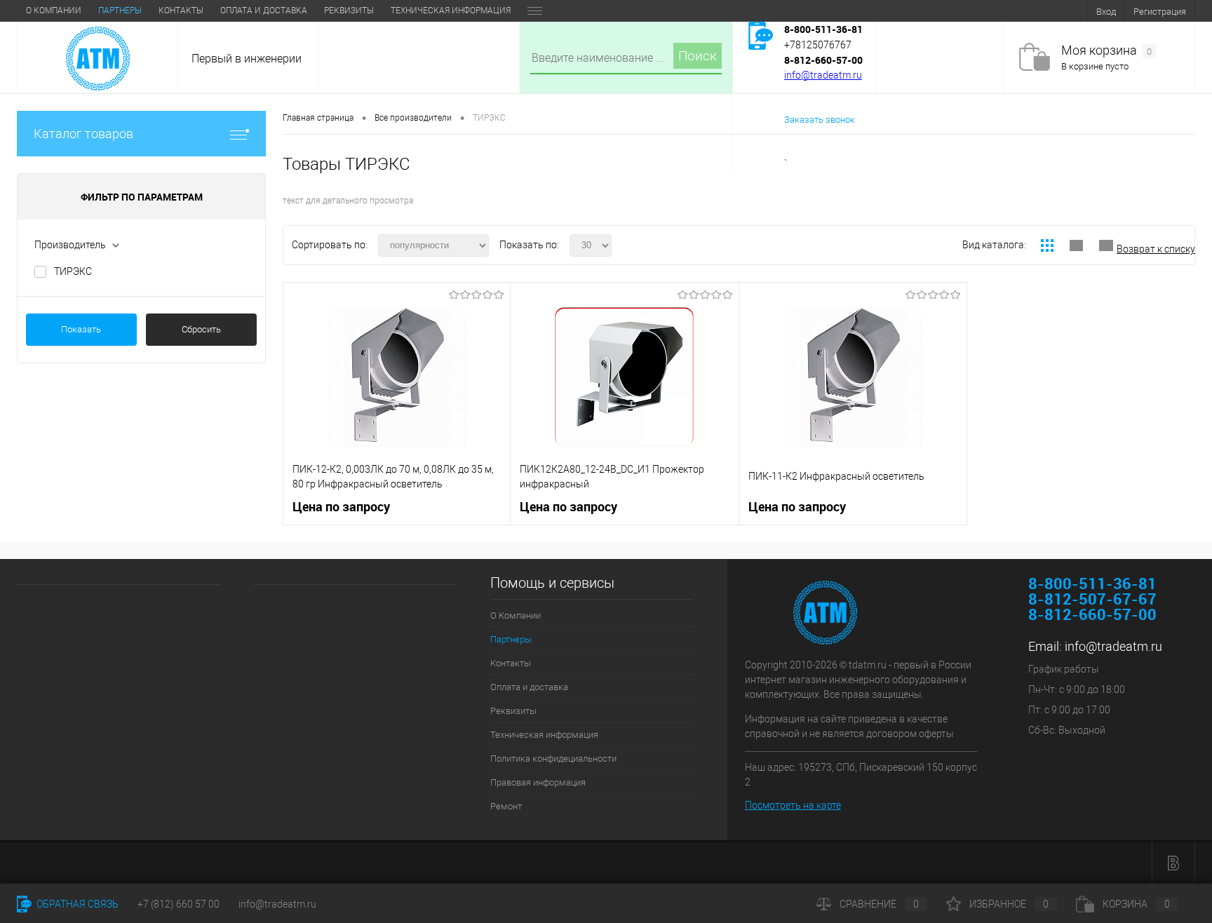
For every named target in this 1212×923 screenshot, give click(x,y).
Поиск (697, 56)
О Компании (53, 10)
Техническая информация (451, 10)
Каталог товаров (83, 133)
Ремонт (506, 806)
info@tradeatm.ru (823, 75)
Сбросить (201, 329)
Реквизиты (349, 10)
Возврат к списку (1156, 249)
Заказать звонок (819, 119)
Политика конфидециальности (553, 758)
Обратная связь (76, 904)
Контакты (181, 10)
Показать (81, 329)
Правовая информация (538, 782)
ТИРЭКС (73, 271)
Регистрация (1159, 11)
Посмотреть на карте (793, 805)
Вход (1106, 11)
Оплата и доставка (263, 10)
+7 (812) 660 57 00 (178, 904)
